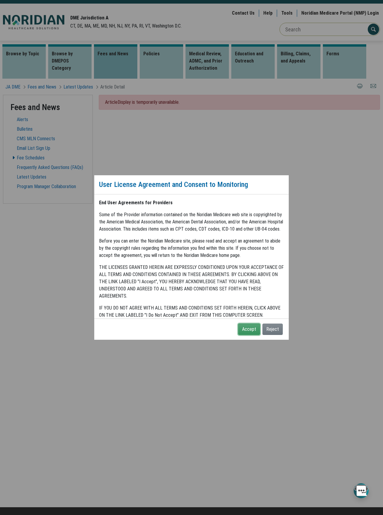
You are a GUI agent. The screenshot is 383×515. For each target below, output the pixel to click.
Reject (272, 329)
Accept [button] (249, 329)
